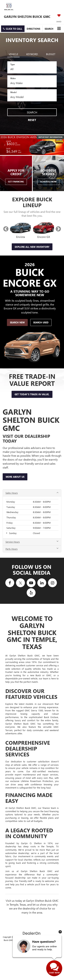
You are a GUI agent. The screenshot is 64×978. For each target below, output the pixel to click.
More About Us (15, 476)
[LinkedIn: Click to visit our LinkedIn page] (41, 582)
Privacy (43, 937)
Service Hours (13, 541)
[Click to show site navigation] (59, 28)
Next (58, 229)
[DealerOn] (32, 932)
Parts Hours (12, 548)
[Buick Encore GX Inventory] (43, 228)
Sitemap (34, 937)
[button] (13, 28)
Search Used (41, 322)
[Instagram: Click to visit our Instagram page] (52, 582)
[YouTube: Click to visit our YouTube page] (31, 582)
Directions (33, 28)
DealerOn (25, 937)
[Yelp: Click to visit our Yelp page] (31, 592)
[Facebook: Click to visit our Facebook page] (9, 582)
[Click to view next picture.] (59, 145)
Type (12, 64)
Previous (6, 229)
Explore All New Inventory (32, 246)
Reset (32, 120)
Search (32, 112)
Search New (17, 322)
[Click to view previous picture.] (5, 145)
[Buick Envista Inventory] (20, 228)
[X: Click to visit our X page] (20, 582)
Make (13, 78)
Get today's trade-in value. (32, 394)
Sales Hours (12, 492)
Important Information (50, 137)
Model (13, 92)
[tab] (13, 53)
